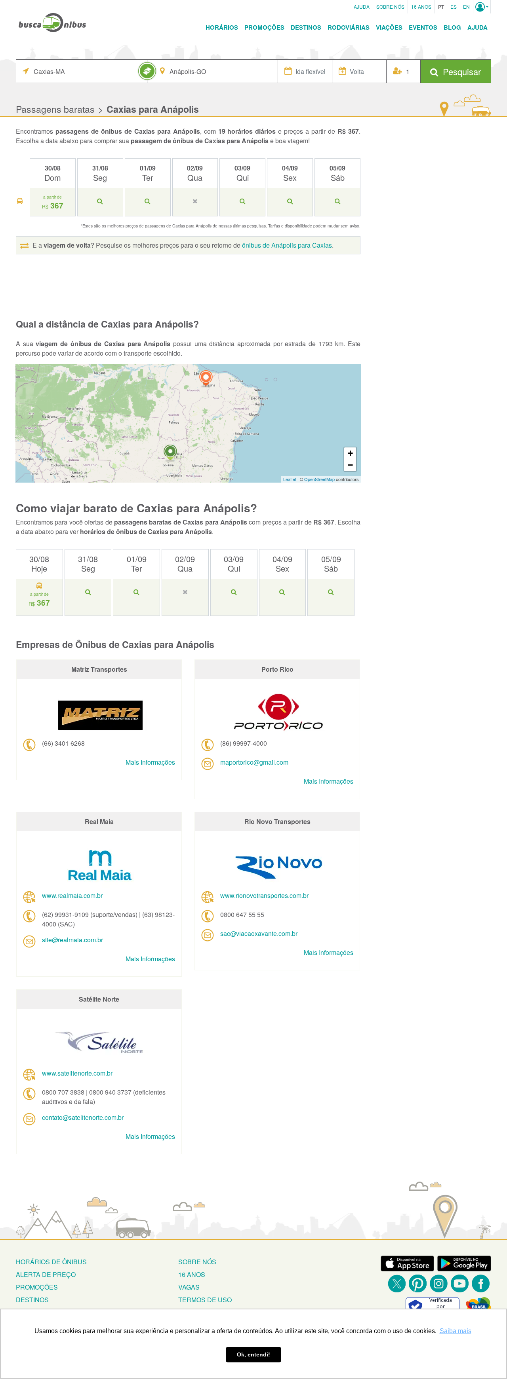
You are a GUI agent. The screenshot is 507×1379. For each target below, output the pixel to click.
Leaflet (289, 479)
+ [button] (350, 453)
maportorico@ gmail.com (254, 762)
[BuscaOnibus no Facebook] (480, 1283)
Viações (389, 27)
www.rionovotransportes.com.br (264, 895)
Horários (222, 27)
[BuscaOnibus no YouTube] (459, 1283)
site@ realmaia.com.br (72, 939)
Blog (452, 27)
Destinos (306, 27)
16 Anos (421, 6)
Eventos (423, 27)
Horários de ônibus (51, 1261)
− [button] (350, 465)
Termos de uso (205, 1299)
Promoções (264, 27)
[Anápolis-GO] (170, 453)
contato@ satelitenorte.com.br (83, 1117)
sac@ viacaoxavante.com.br (258, 933)
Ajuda (362, 6)
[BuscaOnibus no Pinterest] (417, 1283)
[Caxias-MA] (206, 379)
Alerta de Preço (46, 1274)
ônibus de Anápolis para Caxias (287, 245)
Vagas (189, 1287)
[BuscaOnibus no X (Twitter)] (396, 1283)
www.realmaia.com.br (72, 895)
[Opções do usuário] (481, 6)
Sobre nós (197, 1261)
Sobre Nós (390, 6)
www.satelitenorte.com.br (77, 1073)
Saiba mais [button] (455, 1331)
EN (466, 6)
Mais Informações (150, 762)
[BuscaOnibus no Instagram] (438, 1283)
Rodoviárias (349, 27)
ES (453, 6)
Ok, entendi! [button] (253, 1354)
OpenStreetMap (319, 479)
